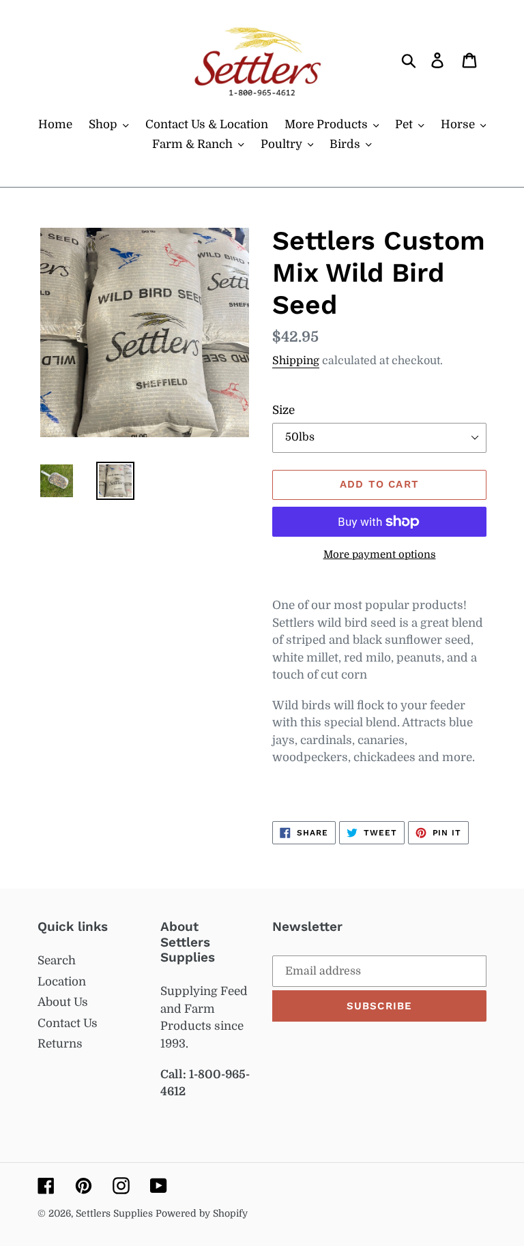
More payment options (379, 555)
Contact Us (68, 1023)
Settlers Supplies (116, 1213)
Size (283, 410)
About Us (63, 1002)
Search (57, 960)
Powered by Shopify (202, 1213)
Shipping (295, 361)
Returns (60, 1043)
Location (62, 981)
